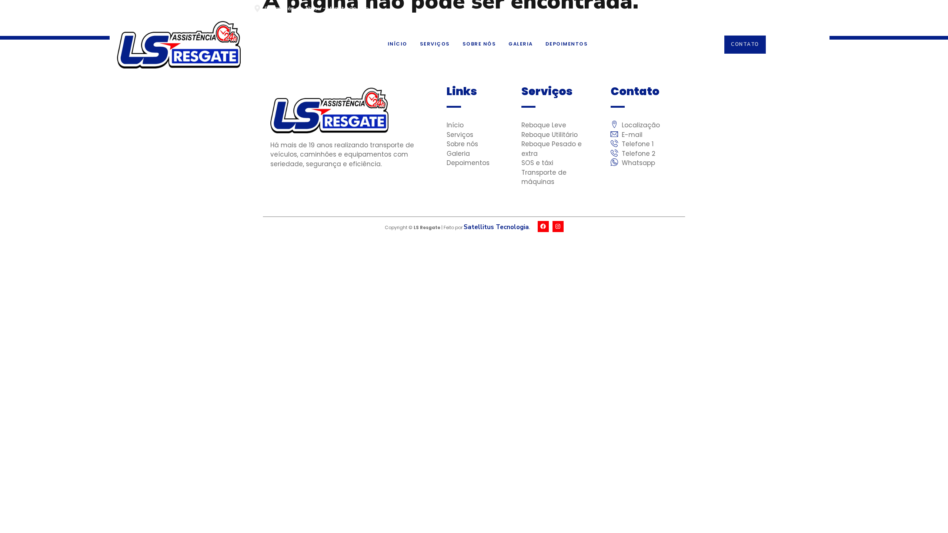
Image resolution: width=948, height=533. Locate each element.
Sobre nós (479, 43)
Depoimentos (566, 43)
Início (397, 43)
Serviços (435, 43)
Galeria (520, 43)
